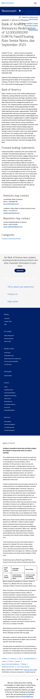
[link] (20, 287)
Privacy (11, 661)
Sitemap (23, 664)
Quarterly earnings (8, 389)
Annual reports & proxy (9, 404)
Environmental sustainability (11, 361)
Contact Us (7, 318)
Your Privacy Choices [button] (23, 667)
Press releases (7, 421)
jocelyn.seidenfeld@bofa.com (12, 227)
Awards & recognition (9, 430)
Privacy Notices (27, 697)
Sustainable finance (9, 355)
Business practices (8, 338)
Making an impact (9, 349)
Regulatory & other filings (10, 395)
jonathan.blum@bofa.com (11, 213)
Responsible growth (9, 335)
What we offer (7, 341)
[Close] (37, 679)
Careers (4, 661)
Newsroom (9, 11)
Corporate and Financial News (11, 238)
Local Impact (7, 352)
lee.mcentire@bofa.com (10, 204)
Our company (8, 331)
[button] (35, 3)
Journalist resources (9, 427)
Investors (6, 383)
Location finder (8, 321)
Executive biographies (9, 424)
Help (5, 324)
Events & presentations (9, 392)
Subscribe (20, 270)
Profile (5, 387)
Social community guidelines (10, 664)
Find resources (7, 364)
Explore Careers (8, 375)
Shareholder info (8, 401)
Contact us (13, 658)
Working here (7, 371)
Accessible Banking (29, 658)
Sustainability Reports (9, 410)
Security (17, 661)
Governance (7, 407)
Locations (5, 658)
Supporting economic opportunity (12, 358)
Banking (6, 314)
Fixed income (7, 398)
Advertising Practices (8, 667)
